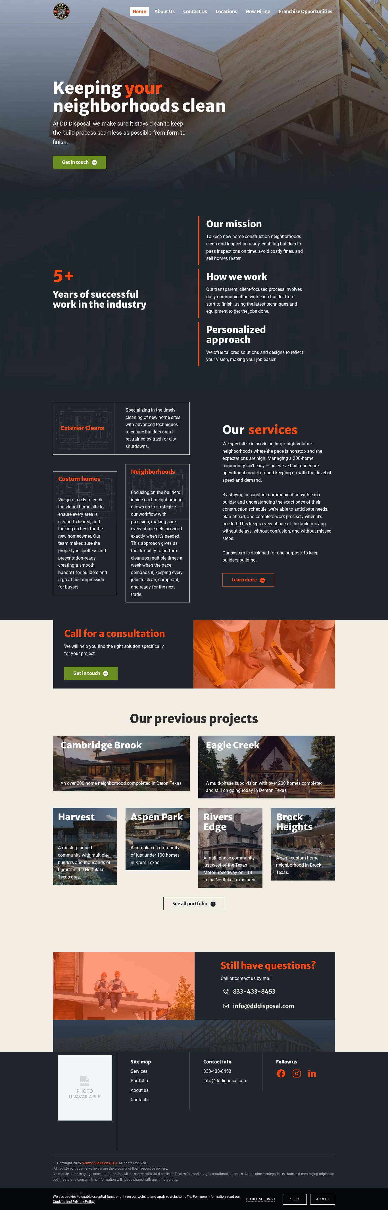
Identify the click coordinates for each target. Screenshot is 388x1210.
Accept (322, 1199)
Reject (295, 1199)
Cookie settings (260, 1199)
